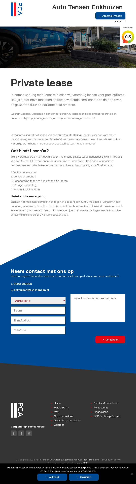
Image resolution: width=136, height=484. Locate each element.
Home (57, 403)
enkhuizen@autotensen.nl (31, 289)
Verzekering (101, 407)
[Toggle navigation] (123, 21)
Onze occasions (63, 416)
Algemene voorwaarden (74, 459)
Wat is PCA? (61, 407)
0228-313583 (23, 283)
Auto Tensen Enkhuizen (48, 459)
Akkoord (54, 477)
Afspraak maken (112, 15)
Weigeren (85, 477)
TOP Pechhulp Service (107, 416)
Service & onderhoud (106, 403)
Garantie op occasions (67, 420)
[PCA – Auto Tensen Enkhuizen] (16, 9)
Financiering (101, 411)
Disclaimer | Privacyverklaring (105, 459)
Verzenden (112, 339)
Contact (59, 424)
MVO (57, 411)
